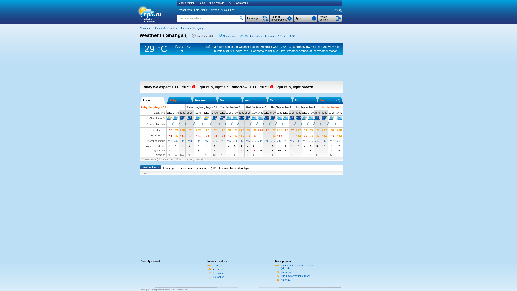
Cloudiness (155, 118)
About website (216, 3)
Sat (322, 100)
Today (173, 100)
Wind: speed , (155, 146)
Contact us (242, 3)
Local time (159, 112)
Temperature (154, 130)
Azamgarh (218, 273)
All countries (227, 10)
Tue (222, 100)
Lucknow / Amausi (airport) (295, 276)
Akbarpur (218, 269)
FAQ (230, 3)
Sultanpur (218, 277)
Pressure (152, 141)
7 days (146, 100)
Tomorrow (200, 100)
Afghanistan (185, 10)
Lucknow (286, 272)
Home (201, 3)
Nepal (204, 10)
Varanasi (286, 279)
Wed (247, 100)
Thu (272, 100)
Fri (296, 100)
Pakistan (214, 10)
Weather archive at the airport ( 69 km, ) (270, 36)
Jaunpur (217, 265)
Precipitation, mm (155, 124)
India (196, 10)
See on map (229, 36)
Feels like (156, 135)
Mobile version (187, 3)
